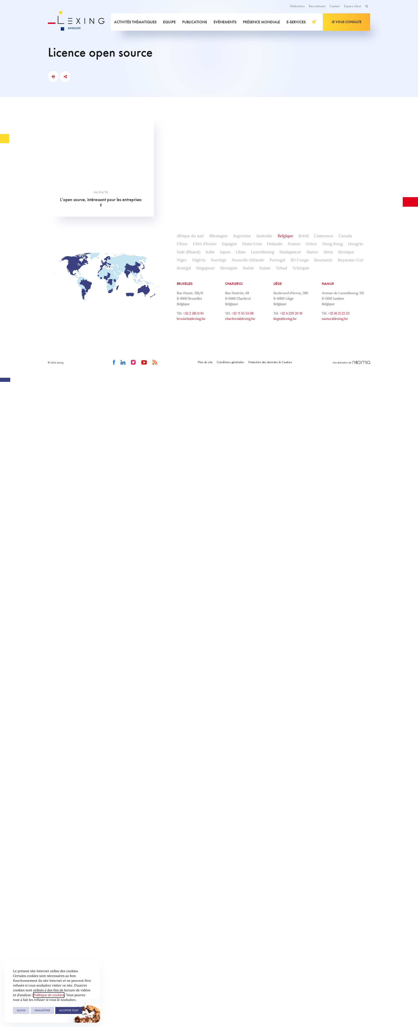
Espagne (229, 243)
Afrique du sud (190, 235)
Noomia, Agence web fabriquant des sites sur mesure (361, 362)
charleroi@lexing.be (240, 319)
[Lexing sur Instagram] (133, 362)
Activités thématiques (135, 21)
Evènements (225, 21)
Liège (277, 283)
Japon (225, 251)
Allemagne (218, 235)
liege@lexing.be (285, 319)
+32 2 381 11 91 (193, 313)
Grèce (311, 243)
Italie (210, 251)
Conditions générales (230, 362)
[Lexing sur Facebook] (114, 362)
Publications (194, 21)
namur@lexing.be (335, 319)
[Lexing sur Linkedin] (123, 362)
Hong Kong (332, 243)
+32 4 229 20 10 (291, 313)
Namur (328, 283)
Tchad (281, 267)
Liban (241, 251)
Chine (182, 243)
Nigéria (199, 259)
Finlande (275, 243)
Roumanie (323, 259)
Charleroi (234, 283)
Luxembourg (262, 251)
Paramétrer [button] (42, 1010)
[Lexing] (79, 22)
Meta (328, 251)
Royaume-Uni (350, 259)
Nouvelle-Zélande (248, 259)
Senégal (184, 267)
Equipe (169, 21)
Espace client (352, 6)
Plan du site (205, 362)
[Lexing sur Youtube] (144, 362)
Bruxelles (184, 283)
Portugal (277, 259)
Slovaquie (229, 267)
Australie (264, 235)
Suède (248, 267)
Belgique (285, 235)
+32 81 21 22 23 (338, 313)
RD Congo (299, 259)
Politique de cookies (49, 995)
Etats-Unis (252, 243)
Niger (182, 259)
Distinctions (297, 6)
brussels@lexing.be (191, 319)
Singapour (205, 267)
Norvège (218, 259)
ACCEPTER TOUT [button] (68, 1010)
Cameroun (323, 235)
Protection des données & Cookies (270, 362)
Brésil (303, 235)
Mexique (346, 251)
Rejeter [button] (21, 1010)
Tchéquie (300, 267)
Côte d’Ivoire (205, 243)
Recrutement (317, 6)
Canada (345, 235)
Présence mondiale (261, 21)
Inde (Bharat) (188, 251)
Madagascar (290, 251)
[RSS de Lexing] (154, 362)
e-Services (296, 21)
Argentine (242, 235)
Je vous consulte (346, 22)
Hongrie (355, 243)
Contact (335, 6)
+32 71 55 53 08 (242, 313)
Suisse (265, 267)
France (294, 243)
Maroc (312, 251)
